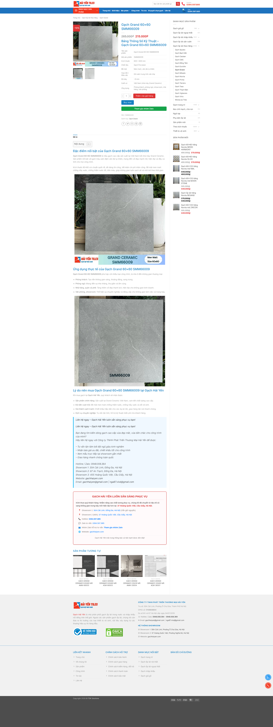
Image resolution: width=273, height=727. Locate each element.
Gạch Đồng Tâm (181, 63)
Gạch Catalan (180, 56)
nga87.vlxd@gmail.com (121, 482)
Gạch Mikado (180, 73)
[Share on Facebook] (123, 124)
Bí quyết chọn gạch (155, 10)
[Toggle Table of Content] (87, 144)
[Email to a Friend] (132, 124)
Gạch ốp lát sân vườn (182, 41)
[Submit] (178, 4)
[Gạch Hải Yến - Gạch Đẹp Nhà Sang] (87, 4)
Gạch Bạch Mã (181, 53)
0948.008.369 (172, 617)
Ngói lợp (176, 113)
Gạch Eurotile (180, 66)
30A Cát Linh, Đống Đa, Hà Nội (107, 510)
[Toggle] (198, 28)
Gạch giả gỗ (178, 28)
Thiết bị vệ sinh (179, 131)
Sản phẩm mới (179, 122)
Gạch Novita (180, 76)
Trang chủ (106, 10)
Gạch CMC (179, 60)
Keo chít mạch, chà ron (183, 109)
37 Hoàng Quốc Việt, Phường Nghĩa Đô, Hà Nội (170, 633)
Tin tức (144, 10)
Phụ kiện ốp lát (179, 118)
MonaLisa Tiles (181, 100)
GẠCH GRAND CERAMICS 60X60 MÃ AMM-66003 (84, 583)
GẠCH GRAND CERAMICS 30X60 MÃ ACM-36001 (155, 583)
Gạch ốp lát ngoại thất (182, 33)
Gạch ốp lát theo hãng (90, 18)
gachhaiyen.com (94, 478)
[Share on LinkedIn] (140, 124)
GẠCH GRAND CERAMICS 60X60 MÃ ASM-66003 (107, 583)
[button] (86, 11)
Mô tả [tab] (75, 137)
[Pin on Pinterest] (136, 124)
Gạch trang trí (179, 105)
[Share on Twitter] (128, 124)
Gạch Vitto (179, 96)
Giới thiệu (115, 10)
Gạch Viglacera (181, 93)
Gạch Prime (179, 80)
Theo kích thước (180, 127)
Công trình (135, 10)
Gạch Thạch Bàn (181, 90)
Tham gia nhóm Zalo (143, 109)
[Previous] (77, 44)
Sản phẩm (124, 10)
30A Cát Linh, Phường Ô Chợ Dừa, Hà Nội (167, 629)
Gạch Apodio (180, 50)
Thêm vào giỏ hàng (144, 96)
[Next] (115, 44)
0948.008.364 (158, 617)
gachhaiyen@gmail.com (95, 482)
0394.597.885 (95, 519)
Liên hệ (168, 10)
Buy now (128, 102)
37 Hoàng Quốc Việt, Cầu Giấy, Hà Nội (134, 506)
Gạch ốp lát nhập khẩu (183, 37)
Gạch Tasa (179, 86)
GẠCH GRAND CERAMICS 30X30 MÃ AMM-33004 (131, 583)
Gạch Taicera (180, 83)
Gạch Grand (104, 18)
